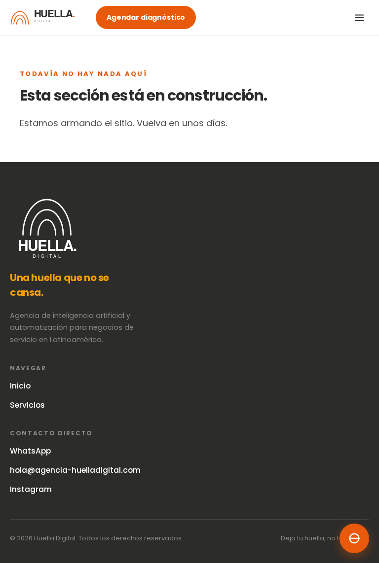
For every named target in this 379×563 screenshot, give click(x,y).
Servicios (27, 405)
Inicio (20, 386)
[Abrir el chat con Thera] (354, 538)
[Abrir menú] (359, 18)
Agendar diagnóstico (146, 17)
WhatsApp (30, 451)
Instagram (31, 489)
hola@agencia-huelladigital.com (75, 470)
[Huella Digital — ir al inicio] (47, 18)
